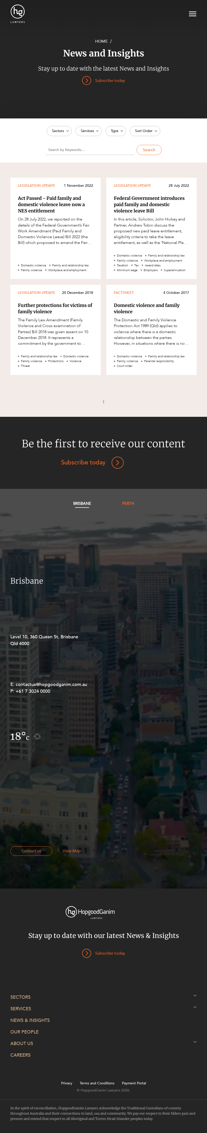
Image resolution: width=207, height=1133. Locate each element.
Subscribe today (83, 462)
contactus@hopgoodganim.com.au (51, 684)
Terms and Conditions (97, 1083)
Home (101, 41)
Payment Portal (134, 1083)
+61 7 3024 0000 (33, 691)
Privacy (66, 1083)
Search (149, 150)
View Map (72, 851)
